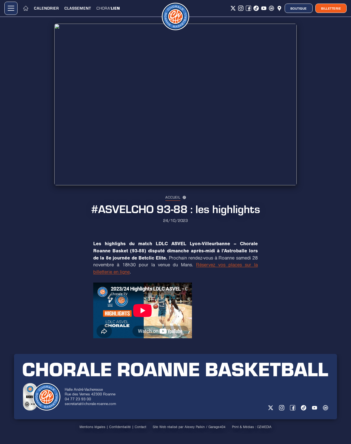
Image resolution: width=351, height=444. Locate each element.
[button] (11, 8)
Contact (140, 427)
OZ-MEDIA (264, 427)
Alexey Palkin (195, 427)
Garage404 (216, 427)
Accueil (172, 197)
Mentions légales (92, 427)
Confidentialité (120, 427)
